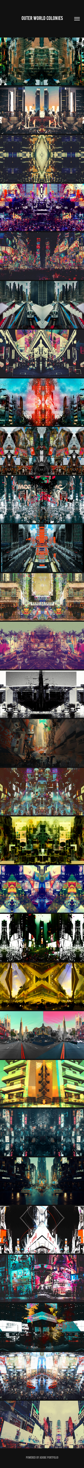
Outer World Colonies (42, 18)
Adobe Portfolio (49, 1457)
